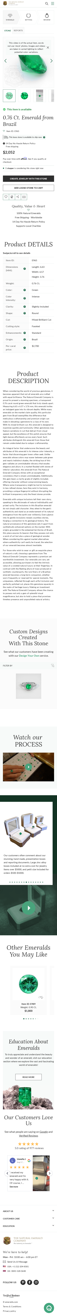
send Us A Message (17, 1261)
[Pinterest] (23, 1282)
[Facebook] (30, 1282)
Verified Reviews (28, 1135)
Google (44, 1131)
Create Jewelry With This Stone (28, 178)
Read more (32, 1078)
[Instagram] (36, 1282)
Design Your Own (29, 655)
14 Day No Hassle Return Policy (20, 143)
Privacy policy (9, 1311)
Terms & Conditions (12, 1306)
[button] (51, 60)
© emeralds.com (10, 1302)
